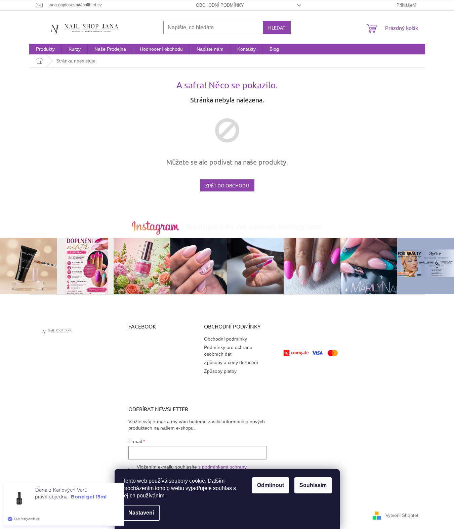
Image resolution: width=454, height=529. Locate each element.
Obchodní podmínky (220, 5)
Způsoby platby (220, 371)
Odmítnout (270, 485)
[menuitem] (45, 49)
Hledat (276, 28)
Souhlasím (313, 485)
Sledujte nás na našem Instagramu (254, 226)
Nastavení (141, 513)
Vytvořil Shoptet (401, 515)
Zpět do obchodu (227, 185)
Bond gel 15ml (89, 497)
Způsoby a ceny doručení (231, 362)
